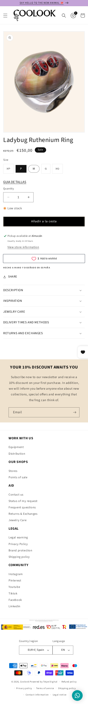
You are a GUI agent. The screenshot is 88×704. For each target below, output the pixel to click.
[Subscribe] (74, 412)
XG (59, 170)
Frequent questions (22, 507)
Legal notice (59, 694)
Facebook (15, 600)
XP (10, 170)
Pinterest (15, 580)
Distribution (17, 454)
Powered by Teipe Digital (43, 681)
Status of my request (23, 501)
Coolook (24, 681)
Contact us (16, 495)
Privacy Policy (18, 544)
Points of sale (18, 477)
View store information (23, 247)
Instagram (16, 574)
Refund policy (69, 681)
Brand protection (20, 550)
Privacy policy (24, 688)
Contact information (37, 694)
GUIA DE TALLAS (14, 182)
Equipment (16, 447)
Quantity (8, 189)
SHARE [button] (12, 277)
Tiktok (13, 593)
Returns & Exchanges (23, 514)
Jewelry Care (17, 520)
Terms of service (45, 688)
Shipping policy (19, 557)
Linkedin (15, 606)
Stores (13, 471)
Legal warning (18, 537)
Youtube (14, 587)
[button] (5, 15)
